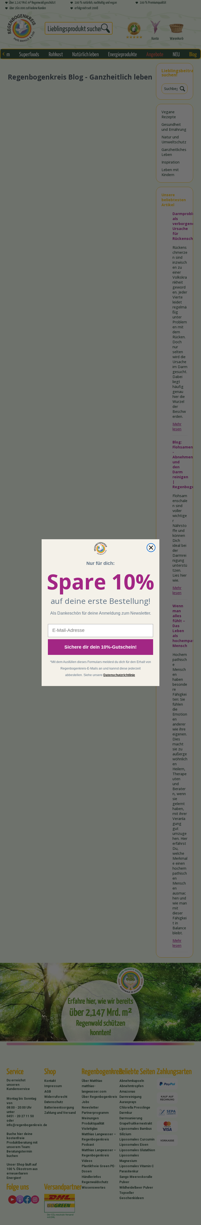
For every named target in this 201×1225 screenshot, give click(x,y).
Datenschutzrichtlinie (119, 675)
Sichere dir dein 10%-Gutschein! (100, 647)
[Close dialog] (151, 547)
